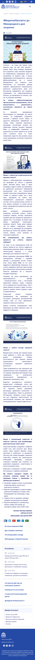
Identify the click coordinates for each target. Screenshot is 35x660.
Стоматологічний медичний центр (16, 595)
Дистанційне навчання (14, 530)
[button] (3, 2)
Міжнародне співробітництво (16, 539)
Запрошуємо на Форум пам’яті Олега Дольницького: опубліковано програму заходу (16, 567)
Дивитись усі (27, 548)
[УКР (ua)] (21, 1)
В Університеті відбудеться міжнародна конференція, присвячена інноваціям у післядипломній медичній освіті (16, 575)
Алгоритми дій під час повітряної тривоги (13, 584)
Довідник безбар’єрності (14, 601)
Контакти (8, 624)
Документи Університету (13, 617)
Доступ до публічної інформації (15, 619)
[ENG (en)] (25, 1)
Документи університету (8, 642)
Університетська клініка (14, 590)
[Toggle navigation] (30, 6)
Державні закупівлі (11, 621)
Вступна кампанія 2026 (14, 526)
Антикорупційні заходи (14, 535)
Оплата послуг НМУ (12, 614)
